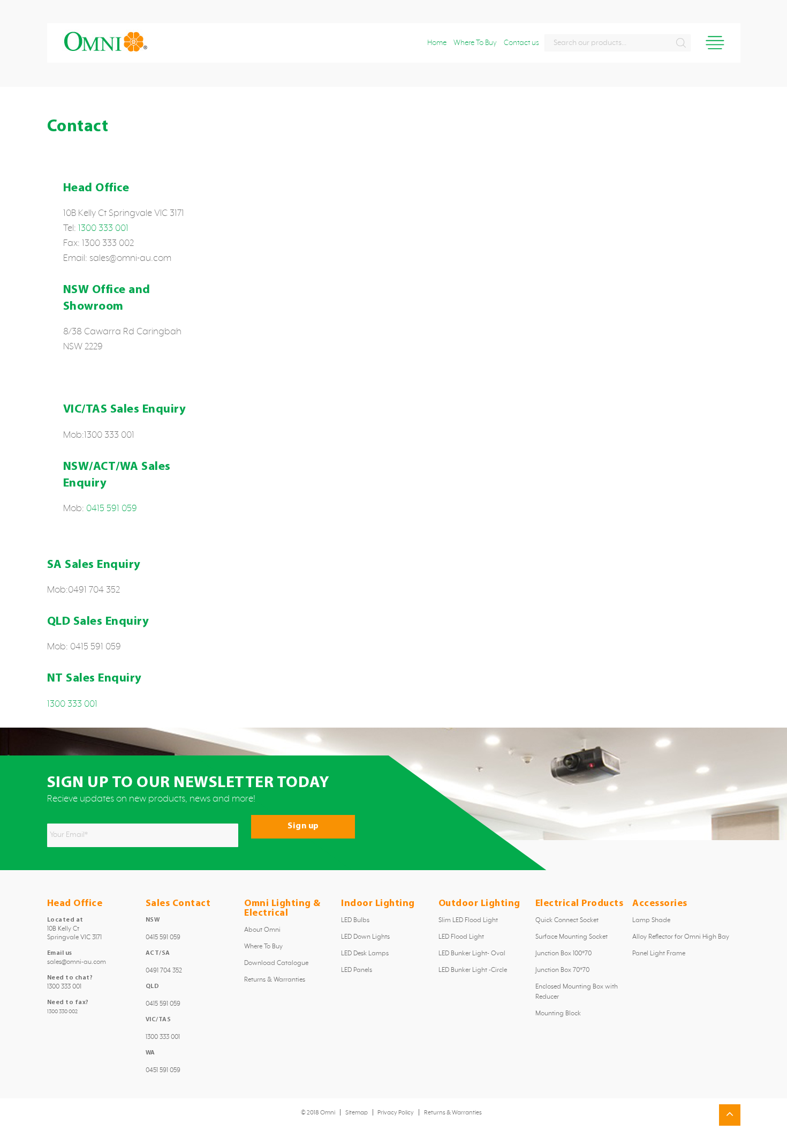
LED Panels (356, 970)
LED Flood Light (461, 937)
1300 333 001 (103, 228)
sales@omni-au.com (76, 962)
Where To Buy (475, 43)
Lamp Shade (651, 920)
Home (437, 43)
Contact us (521, 43)
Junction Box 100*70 (563, 953)
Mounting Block (558, 1013)
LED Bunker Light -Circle (472, 970)
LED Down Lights (365, 937)
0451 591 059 (163, 1070)
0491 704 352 (164, 971)
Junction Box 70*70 (562, 970)
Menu (715, 42)
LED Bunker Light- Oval (471, 953)
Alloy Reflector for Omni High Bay (680, 937)
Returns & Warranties (274, 980)
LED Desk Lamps (365, 953)
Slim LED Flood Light (468, 920)
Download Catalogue (276, 963)
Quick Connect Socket (567, 920)
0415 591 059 (111, 508)
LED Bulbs (355, 920)
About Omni (262, 930)
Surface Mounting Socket (571, 937)
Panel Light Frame (658, 953)
